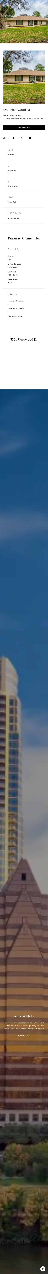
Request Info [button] (24, 127)
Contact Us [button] (24, 1035)
